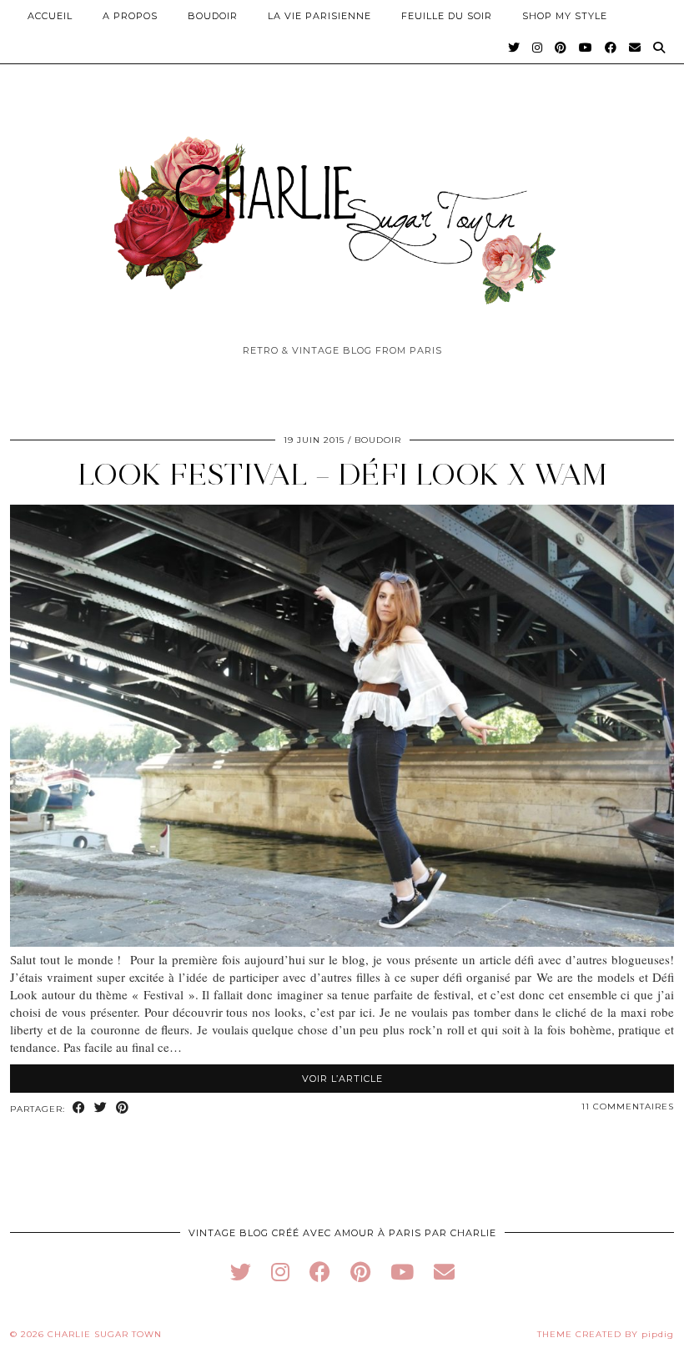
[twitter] (240, 1271)
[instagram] (280, 1271)
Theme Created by (605, 1334)
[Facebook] (611, 47)
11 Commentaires (627, 1106)
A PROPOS (130, 16)
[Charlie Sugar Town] (342, 211)
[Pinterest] (561, 47)
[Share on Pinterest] (122, 1108)
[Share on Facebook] (79, 1108)
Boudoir (213, 16)
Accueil (50, 16)
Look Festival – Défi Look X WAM (342, 474)
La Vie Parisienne (319, 16)
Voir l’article (342, 1078)
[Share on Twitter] (101, 1108)
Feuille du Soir (446, 16)
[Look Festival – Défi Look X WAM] (342, 941)
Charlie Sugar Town (105, 1334)
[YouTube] (586, 47)
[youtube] (402, 1271)
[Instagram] (537, 47)
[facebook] (319, 1271)
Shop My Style (564, 16)
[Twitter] (514, 47)
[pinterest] (360, 1271)
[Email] (635, 47)
